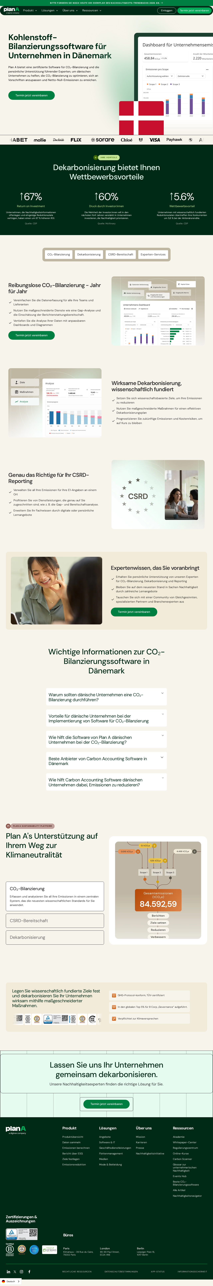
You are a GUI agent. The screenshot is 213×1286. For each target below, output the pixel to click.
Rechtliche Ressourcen (77, 1271)
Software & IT (107, 1142)
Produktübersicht (72, 1136)
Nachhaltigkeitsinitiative (150, 1153)
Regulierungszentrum (185, 1147)
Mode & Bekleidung (110, 1164)
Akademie (179, 1136)
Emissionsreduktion (74, 1164)
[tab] (55, 896)
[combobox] (11, 1281)
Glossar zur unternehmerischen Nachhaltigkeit (185, 1167)
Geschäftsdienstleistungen (115, 1147)
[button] (30, 10)
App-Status (158, 1271)
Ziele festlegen (71, 1159)
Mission (140, 1136)
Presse (140, 1147)
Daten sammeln (71, 1142)
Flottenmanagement (111, 1153)
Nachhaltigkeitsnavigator (187, 1195)
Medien (103, 1159)
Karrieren (141, 1142)
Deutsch (11, 1281)
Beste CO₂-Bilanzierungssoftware (186, 1183)
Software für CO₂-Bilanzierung (68, 67)
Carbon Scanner (182, 1159)
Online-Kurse (181, 1153)
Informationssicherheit (192, 1271)
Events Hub (179, 1176)
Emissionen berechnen (76, 1147)
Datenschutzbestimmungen (121, 1271)
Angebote (105, 1136)
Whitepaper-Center (185, 1142)
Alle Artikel (179, 1190)
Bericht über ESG (72, 1153)
